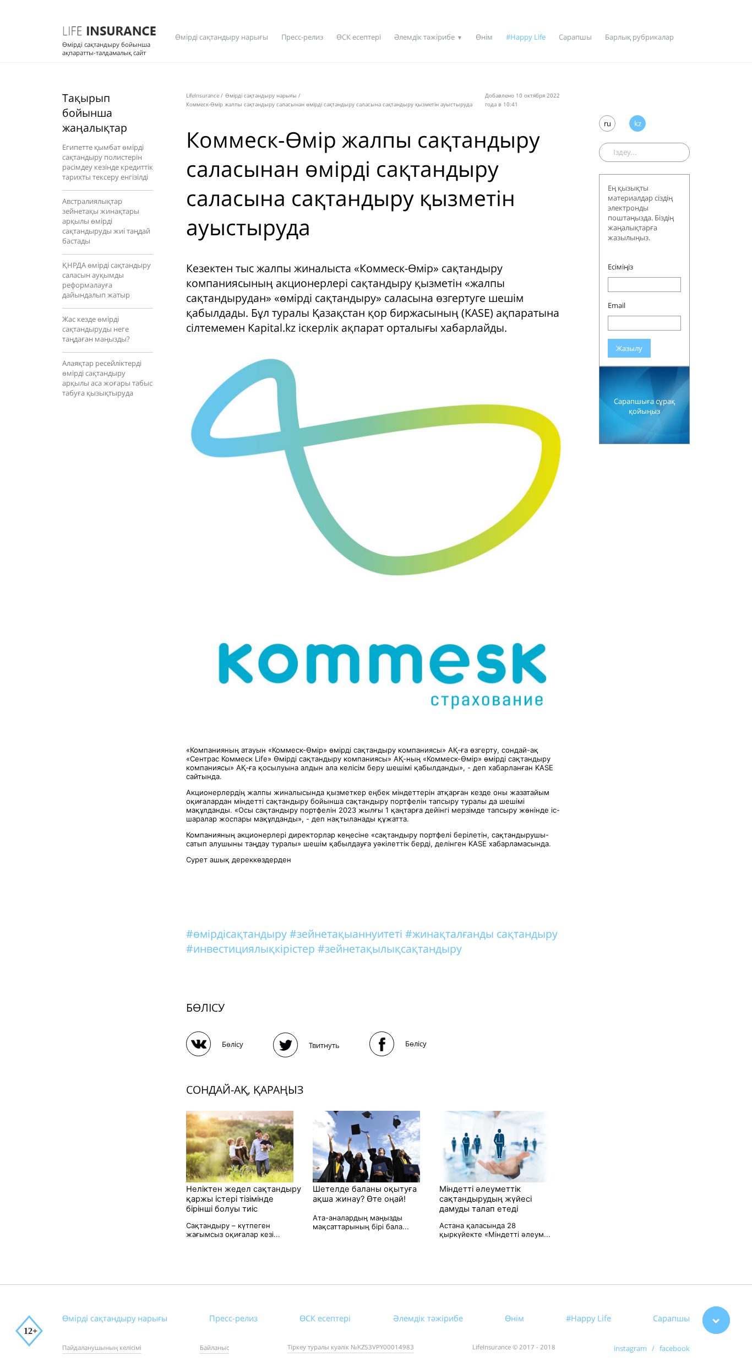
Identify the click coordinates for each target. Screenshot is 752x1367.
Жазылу (629, 348)
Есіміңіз (620, 267)
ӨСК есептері (358, 37)
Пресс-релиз (302, 37)
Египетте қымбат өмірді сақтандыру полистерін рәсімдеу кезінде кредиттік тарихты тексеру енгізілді (107, 162)
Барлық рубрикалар (639, 37)
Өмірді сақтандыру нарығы (221, 37)
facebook (675, 1348)
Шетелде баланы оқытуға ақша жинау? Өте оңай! (365, 1194)
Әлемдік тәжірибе (424, 37)
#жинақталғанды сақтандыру (481, 933)
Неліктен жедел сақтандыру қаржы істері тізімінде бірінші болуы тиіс (243, 1199)
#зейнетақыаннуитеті (347, 933)
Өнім (484, 37)
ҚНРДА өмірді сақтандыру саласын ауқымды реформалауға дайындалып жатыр (106, 280)
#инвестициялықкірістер (252, 948)
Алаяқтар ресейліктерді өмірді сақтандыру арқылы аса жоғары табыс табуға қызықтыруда (107, 378)
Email (616, 305)
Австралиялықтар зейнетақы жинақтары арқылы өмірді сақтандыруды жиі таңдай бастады (106, 221)
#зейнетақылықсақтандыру (390, 948)
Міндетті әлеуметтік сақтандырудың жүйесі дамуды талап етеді (485, 1199)
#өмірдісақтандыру (238, 933)
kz (637, 123)
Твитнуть (324, 1045)
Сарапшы (575, 37)
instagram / (637, 1348)
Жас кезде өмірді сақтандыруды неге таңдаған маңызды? (96, 329)
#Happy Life (526, 37)
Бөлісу (232, 1044)
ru (607, 123)
